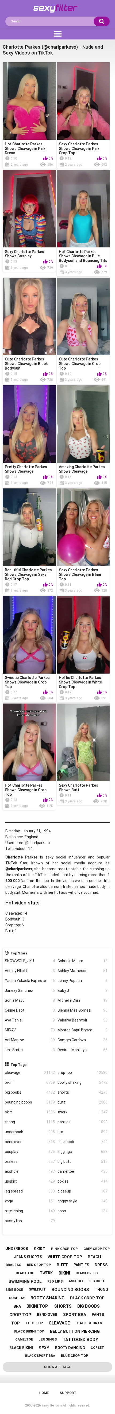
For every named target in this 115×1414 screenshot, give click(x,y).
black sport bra (40, 1356)
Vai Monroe (30, 1040)
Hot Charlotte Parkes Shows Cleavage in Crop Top (26, 790)
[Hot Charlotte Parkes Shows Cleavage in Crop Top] (29, 742)
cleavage (30, 1072)
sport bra (74, 1314)
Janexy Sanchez (30, 990)
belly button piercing (75, 1331)
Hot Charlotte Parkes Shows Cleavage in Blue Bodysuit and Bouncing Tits (83, 256)
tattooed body (80, 1339)
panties (82, 1122)
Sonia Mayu (30, 1000)
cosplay (30, 1151)
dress (101, 1264)
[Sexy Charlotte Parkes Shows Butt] (83, 742)
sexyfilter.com (52, 1405)
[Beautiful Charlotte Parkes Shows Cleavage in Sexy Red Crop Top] (29, 527)
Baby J (82, 990)
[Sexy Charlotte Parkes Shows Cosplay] (29, 208)
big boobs (30, 1092)
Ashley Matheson (82, 971)
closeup (82, 1191)
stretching (30, 1211)
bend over (30, 1142)
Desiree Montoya (82, 1050)
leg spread (30, 1191)
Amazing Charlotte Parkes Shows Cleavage (82, 469)
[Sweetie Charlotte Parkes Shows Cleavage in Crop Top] (29, 635)
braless (30, 1161)
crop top (82, 1072)
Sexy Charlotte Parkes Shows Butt (78, 787)
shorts (82, 1092)
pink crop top (64, 1249)
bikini (30, 1082)
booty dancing (70, 1348)
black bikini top (29, 1331)
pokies (82, 1181)
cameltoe (82, 1171)
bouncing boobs (30, 1102)
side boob (82, 1142)
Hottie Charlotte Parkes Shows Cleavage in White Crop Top (80, 682)
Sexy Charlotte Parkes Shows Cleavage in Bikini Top (80, 574)
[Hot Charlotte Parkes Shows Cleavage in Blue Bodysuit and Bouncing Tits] (83, 208)
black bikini (21, 1348)
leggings (82, 1151)
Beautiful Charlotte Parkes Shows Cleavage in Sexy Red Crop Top (28, 574)
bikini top (37, 1306)
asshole (30, 1171)
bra (82, 1132)
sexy (44, 1347)
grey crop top (96, 1249)
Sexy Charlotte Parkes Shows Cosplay (24, 254)
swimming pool (25, 1281)
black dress (87, 1273)
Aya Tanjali (30, 1020)
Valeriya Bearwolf (82, 1020)
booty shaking (82, 1082)
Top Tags (18, 1064)
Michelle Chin (82, 1000)
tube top (34, 1323)
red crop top (39, 1265)
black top (25, 1273)
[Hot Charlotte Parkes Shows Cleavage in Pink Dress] (29, 101)
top (15, 1323)
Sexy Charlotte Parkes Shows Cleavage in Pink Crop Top (79, 148)
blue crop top (74, 1356)
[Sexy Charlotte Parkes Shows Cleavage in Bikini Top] (83, 527)
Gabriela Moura (82, 961)
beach (94, 1256)
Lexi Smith (30, 1050)
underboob (30, 1132)
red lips (55, 1281)
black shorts (88, 1323)
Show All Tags (57, 1367)
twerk (82, 1112)
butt (82, 1102)
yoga (30, 1201)
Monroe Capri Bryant (82, 1030)
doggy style (82, 1201)
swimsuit (37, 1289)
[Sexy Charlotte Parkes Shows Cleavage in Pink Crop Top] (83, 101)
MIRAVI (30, 1030)
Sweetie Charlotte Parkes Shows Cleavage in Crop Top (27, 682)
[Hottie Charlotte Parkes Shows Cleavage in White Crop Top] (83, 635)
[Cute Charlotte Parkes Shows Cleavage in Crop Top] (83, 316)
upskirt (30, 1181)
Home (44, 1393)
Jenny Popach (82, 980)
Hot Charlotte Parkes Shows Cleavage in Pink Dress (25, 148)
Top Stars (18, 953)
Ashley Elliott (30, 971)
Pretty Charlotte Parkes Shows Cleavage (26, 469)
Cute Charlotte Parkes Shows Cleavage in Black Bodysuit (26, 363)
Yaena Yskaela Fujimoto (30, 980)
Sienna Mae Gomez (82, 1010)
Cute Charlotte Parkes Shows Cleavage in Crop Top (80, 363)
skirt (30, 1112)
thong (30, 1122)
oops (82, 1211)
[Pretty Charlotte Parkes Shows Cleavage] (29, 424)
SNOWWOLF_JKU (30, 961)
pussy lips (30, 1221)
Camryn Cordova (82, 1040)
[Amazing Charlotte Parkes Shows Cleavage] (83, 424)
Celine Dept (30, 1010)
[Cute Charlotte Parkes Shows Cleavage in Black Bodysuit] (29, 316)
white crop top (65, 1256)
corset (97, 1348)
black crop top (87, 1298)
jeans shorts (28, 1257)
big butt (82, 1161)
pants (98, 1314)
